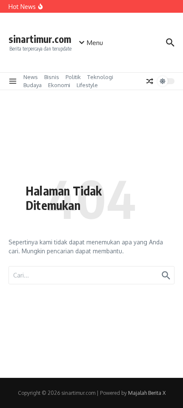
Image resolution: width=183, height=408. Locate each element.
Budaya (32, 85)
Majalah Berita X (147, 393)
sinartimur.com (40, 39)
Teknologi (100, 77)
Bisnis (51, 77)
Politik (73, 77)
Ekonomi (59, 85)
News (30, 77)
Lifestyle (87, 85)
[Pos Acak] (149, 81)
